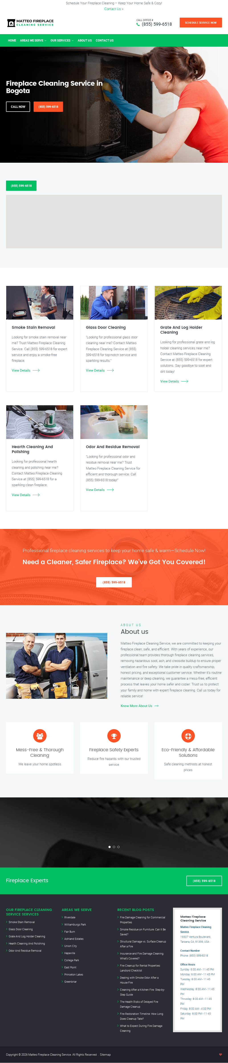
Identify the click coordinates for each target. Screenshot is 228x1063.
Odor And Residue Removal (25, 950)
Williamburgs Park (75, 924)
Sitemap (105, 1055)
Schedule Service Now (201, 22)
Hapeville (69, 953)
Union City (70, 946)
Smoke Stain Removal (22, 922)
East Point (70, 967)
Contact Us (112, 8)
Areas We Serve (31, 40)
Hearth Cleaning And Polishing (27, 943)
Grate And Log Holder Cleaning (27, 936)
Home (12, 40)
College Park (71, 960)
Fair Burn (69, 931)
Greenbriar (70, 981)
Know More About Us (136, 705)
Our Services (60, 40)
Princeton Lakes (73, 974)
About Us (85, 40)
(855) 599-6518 (157, 24)
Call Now (18, 107)
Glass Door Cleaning (21, 929)
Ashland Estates (73, 938)
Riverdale (69, 917)
